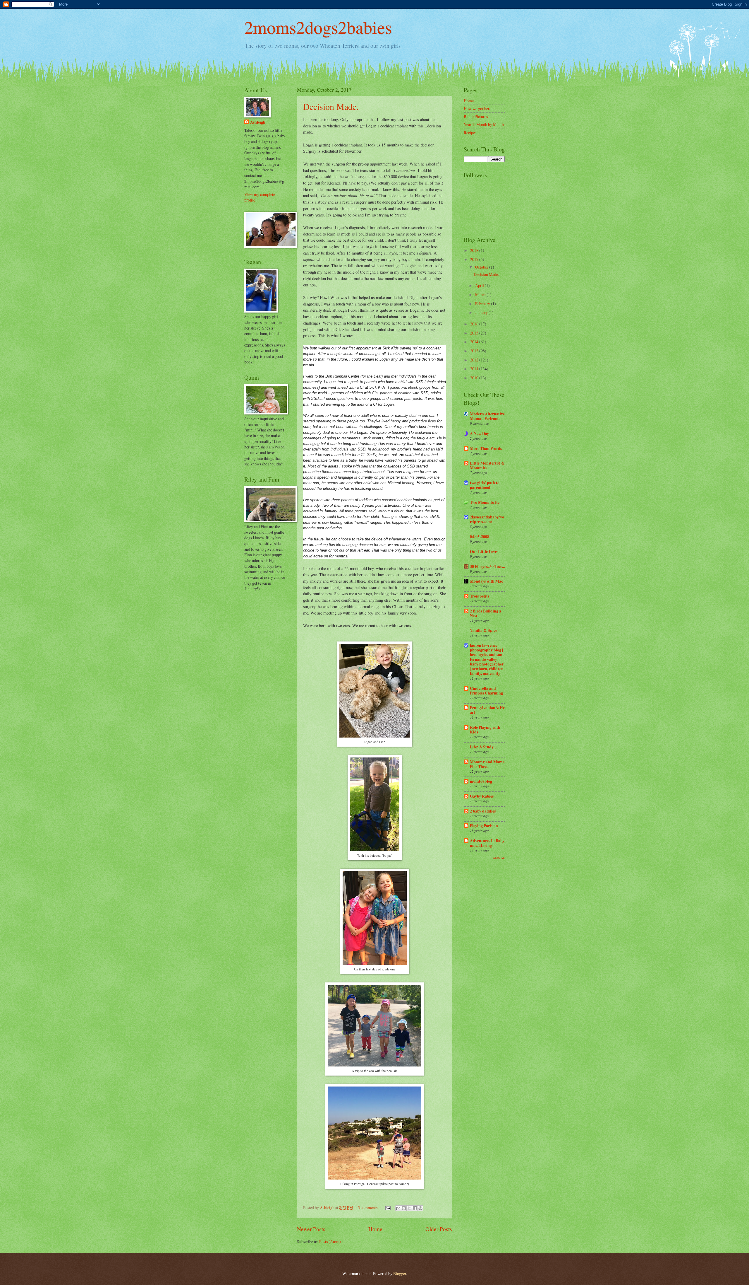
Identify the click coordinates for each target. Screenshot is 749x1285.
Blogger (399, 1273)
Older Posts (438, 1229)
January (482, 312)
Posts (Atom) (330, 1241)
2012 (474, 360)
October (482, 267)
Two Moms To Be (484, 502)
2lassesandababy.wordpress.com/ (487, 519)
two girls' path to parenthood (484, 485)
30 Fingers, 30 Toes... (487, 566)
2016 (474, 324)
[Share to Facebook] (415, 1208)
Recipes (470, 132)
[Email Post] (388, 1207)
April (480, 285)
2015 (474, 333)
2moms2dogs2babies (318, 27)
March (481, 294)
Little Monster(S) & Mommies (487, 465)
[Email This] (398, 1208)
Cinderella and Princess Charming (486, 690)
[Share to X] (409, 1208)
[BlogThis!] (404, 1208)
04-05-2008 (479, 537)
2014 (474, 341)
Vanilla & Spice (483, 630)
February (483, 303)
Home (375, 1229)
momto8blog (481, 781)
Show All (499, 858)
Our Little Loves (484, 551)
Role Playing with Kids (485, 729)
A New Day (479, 433)
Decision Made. (331, 106)
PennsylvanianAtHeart (487, 710)
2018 (474, 250)
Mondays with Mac (486, 581)
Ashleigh (257, 122)
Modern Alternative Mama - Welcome (487, 416)
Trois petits (479, 596)
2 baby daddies (483, 811)
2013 (474, 351)
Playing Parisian (484, 826)
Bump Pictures (476, 116)
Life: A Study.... (483, 747)
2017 (474, 259)
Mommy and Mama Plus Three (487, 764)
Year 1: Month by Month (484, 124)
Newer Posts (311, 1229)
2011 (474, 368)
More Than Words (486, 448)
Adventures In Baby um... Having (487, 843)
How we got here (477, 108)
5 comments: (368, 1207)
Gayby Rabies (482, 796)
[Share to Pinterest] (420, 1208)
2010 (474, 377)
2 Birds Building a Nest (485, 613)
